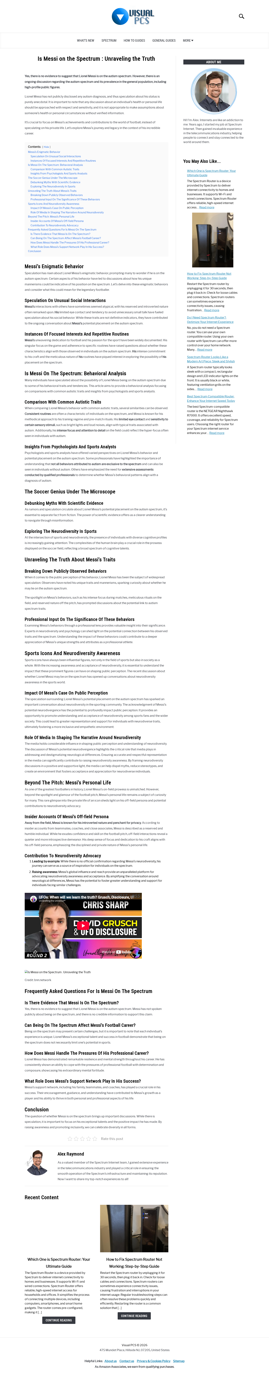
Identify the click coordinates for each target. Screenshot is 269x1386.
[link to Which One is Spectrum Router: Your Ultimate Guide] (59, 1228)
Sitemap (179, 1361)
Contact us (126, 1361)
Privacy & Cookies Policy (153, 1361)
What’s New (85, 40)
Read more (206, 207)
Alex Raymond (71, 1154)
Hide (46, 147)
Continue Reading (59, 1320)
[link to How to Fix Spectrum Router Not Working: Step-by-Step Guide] (134, 1228)
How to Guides (134, 40)
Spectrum (109, 40)
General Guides (164, 40)
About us (110, 1361)
